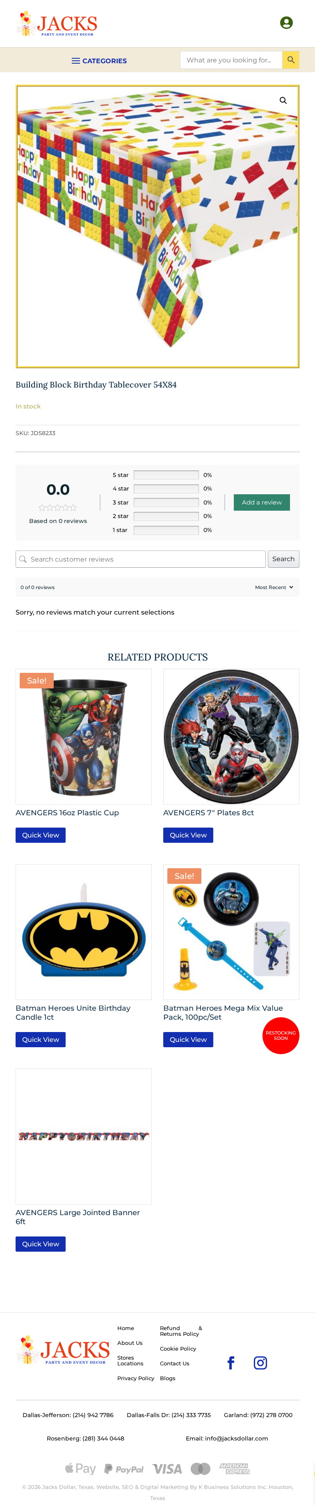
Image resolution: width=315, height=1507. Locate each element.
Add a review (262, 502)
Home (125, 1328)
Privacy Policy (135, 1378)
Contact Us (174, 1364)
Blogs (168, 1378)
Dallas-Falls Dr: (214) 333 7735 (169, 1415)
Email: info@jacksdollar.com (227, 1438)
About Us (130, 1343)
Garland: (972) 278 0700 (258, 1415)
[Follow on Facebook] (218, 1350)
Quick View (40, 835)
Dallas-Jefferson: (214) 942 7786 (68, 1415)
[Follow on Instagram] (247, 1350)
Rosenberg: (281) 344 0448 (85, 1438)
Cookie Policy (178, 1349)
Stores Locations (130, 1361)
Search (283, 559)
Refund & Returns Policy (181, 1331)
